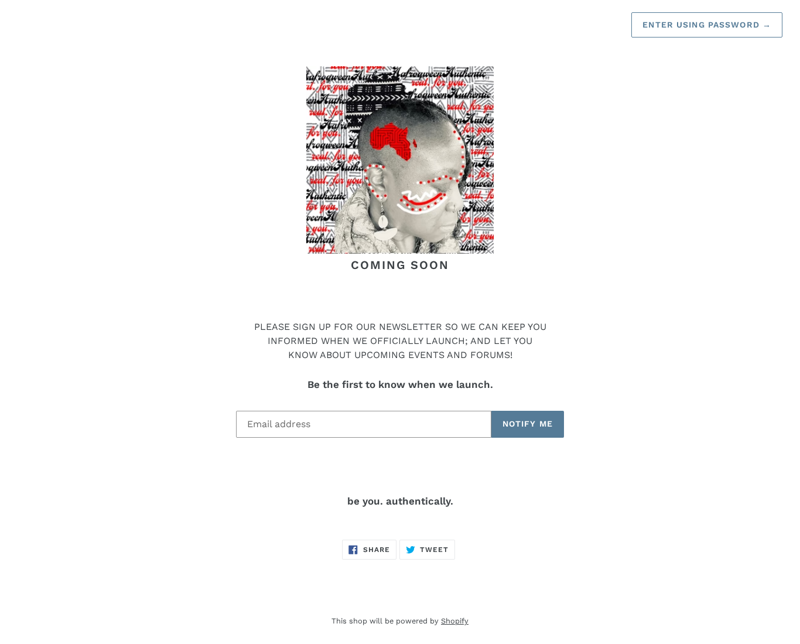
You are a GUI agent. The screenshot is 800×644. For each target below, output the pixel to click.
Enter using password (706, 24)
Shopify (455, 620)
